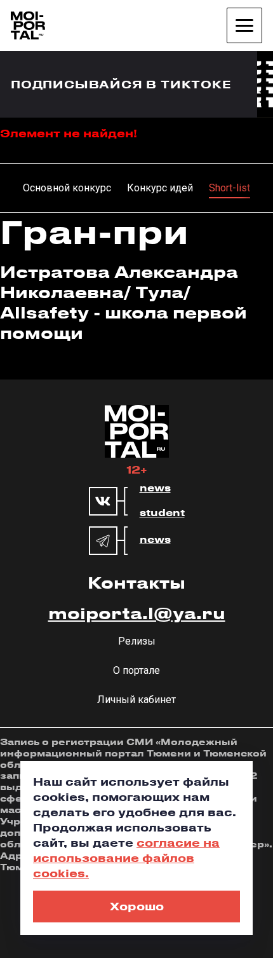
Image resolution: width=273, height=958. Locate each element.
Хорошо (137, 906)
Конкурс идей (160, 188)
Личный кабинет (136, 700)
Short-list (229, 188)
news (155, 488)
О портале (136, 670)
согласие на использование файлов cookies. (126, 857)
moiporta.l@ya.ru (136, 612)
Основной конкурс (67, 188)
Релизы (137, 641)
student (162, 513)
